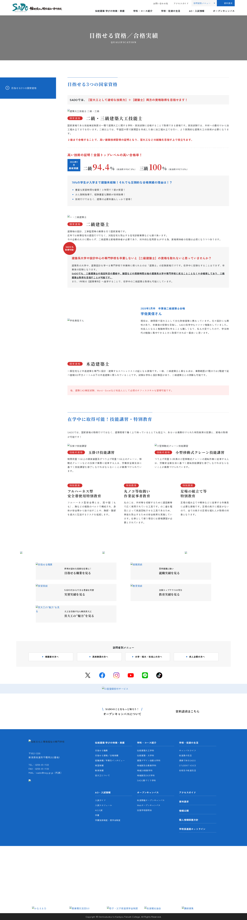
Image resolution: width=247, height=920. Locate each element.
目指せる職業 (101, 750)
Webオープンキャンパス (148, 805)
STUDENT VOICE (187, 765)
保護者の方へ (52, 656)
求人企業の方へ (197, 656)
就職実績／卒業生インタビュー (110, 760)
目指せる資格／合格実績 (106, 755)
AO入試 (98, 810)
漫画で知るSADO (187, 760)
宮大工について (102, 775)
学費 (97, 815)
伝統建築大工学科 (145, 750)
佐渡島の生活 (185, 755)
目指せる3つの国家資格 (24, 88)
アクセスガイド (181, 3)
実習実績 (99, 765)
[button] (35, 908)
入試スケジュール (103, 805)
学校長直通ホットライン (192, 829)
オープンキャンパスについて (122, 712)
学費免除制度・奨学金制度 (107, 820)
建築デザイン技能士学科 (148, 760)
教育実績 (99, 770)
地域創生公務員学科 (146, 765)
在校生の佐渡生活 (187, 770)
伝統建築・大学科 (145, 755)
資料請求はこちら (187, 711)
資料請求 (228, 3)
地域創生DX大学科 (146, 775)
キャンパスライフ (187, 750)
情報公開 (184, 810)
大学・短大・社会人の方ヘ (148, 656)
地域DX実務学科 (144, 770)
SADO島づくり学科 (146, 780)
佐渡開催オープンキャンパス (151, 800)
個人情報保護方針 (188, 819)
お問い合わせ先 (160, 3)
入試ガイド (100, 800)
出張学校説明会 (144, 810)
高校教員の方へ (100, 656)
